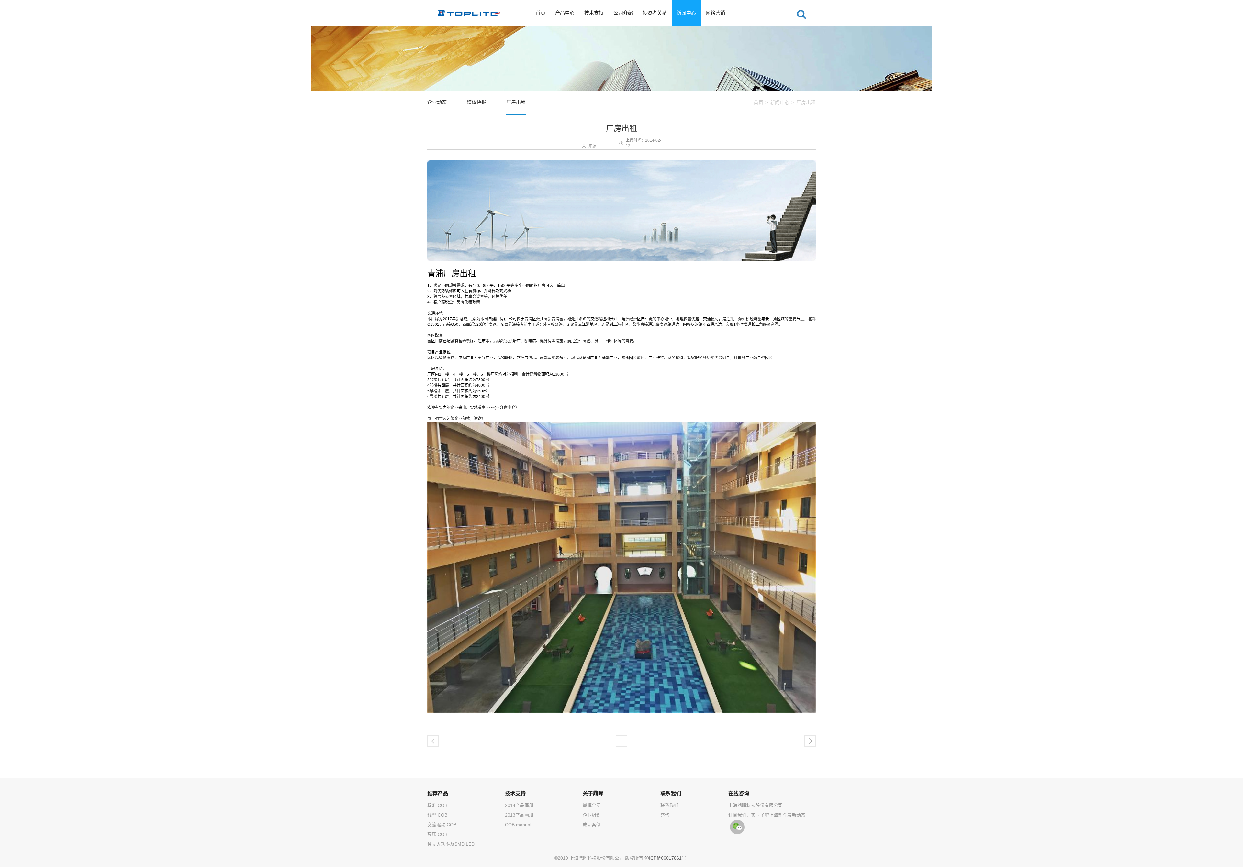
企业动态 (437, 102)
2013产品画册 (519, 815)
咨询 (664, 815)
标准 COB (437, 805)
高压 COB (437, 834)
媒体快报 (476, 102)
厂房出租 (806, 102)
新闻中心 (686, 13)
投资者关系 (655, 13)
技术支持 (594, 13)
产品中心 (565, 13)
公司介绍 (623, 13)
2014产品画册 (519, 805)
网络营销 (715, 13)
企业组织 (592, 815)
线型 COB (437, 815)
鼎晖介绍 (592, 805)
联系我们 (669, 805)
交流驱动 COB (441, 824)
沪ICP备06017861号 (665, 858)
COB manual (518, 824)
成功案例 (592, 824)
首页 (540, 13)
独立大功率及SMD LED (451, 844)
